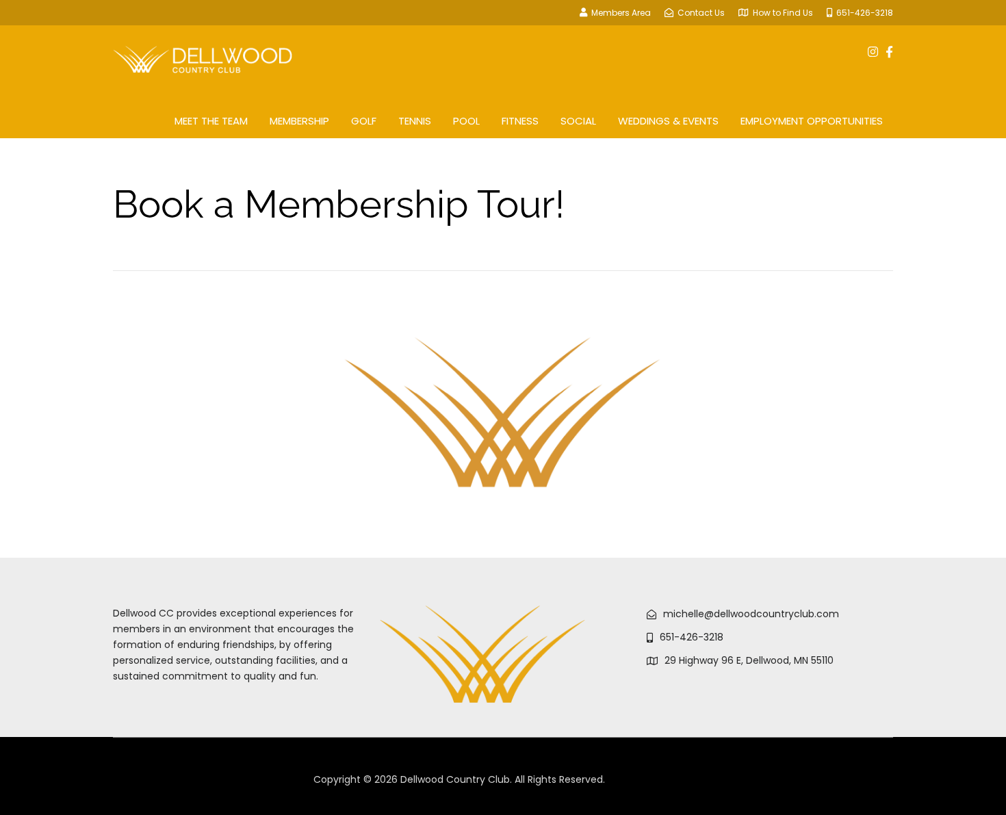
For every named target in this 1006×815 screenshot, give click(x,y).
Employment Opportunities (811, 121)
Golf (363, 121)
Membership (299, 121)
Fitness (520, 121)
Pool (466, 121)
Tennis (414, 121)
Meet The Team (211, 121)
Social (578, 121)
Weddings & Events (668, 121)
